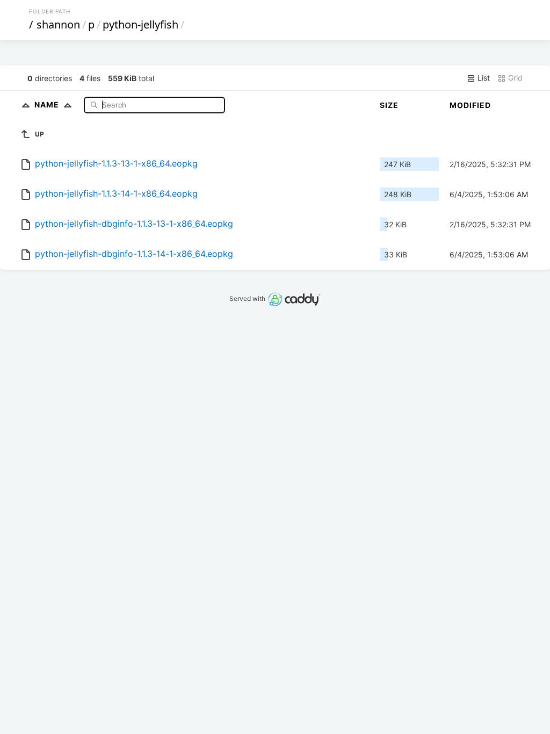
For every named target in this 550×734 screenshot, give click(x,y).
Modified (470, 105)
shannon (58, 24)
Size (389, 105)
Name (47, 104)
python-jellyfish (140, 24)
